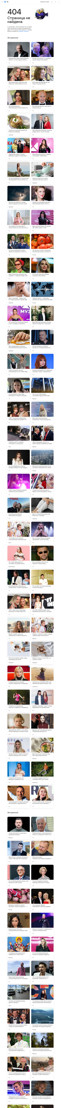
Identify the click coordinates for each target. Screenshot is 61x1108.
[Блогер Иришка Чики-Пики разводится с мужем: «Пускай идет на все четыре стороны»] (18, 389)
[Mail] (5, 2)
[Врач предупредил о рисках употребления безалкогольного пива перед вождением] (18, 341)
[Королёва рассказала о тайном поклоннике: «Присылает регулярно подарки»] (42, 149)
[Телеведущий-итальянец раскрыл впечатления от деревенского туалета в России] (18, 797)
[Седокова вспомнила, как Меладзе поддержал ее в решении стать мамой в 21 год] (18, 773)
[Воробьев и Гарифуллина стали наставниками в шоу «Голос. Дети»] (42, 869)
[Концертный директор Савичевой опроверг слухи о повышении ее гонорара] (42, 365)
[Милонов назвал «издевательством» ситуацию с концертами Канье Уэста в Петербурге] (42, 1044)
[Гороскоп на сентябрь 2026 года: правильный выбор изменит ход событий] (42, 677)
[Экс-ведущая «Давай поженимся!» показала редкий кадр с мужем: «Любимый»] (42, 1092)
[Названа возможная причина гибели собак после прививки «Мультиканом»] (42, 965)
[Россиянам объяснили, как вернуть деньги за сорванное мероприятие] (18, 893)
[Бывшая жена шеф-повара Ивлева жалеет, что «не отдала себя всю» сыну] (18, 53)
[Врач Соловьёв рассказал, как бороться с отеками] (42, 509)
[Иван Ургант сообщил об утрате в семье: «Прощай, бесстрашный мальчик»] (18, 1044)
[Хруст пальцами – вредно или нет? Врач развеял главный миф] (18, 293)
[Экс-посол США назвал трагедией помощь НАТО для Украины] (42, 389)
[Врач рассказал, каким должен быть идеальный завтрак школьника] (42, 749)
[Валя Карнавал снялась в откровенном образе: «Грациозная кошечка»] (42, 917)
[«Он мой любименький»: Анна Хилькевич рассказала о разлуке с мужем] (42, 605)
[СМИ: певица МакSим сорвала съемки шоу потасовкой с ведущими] (18, 485)
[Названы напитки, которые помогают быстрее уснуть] (42, 173)
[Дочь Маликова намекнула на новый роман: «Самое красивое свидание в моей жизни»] (18, 581)
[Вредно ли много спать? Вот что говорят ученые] (42, 653)
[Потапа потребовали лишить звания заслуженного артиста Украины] (18, 245)
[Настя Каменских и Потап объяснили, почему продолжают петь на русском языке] (18, 869)
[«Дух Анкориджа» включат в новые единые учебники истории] (42, 437)
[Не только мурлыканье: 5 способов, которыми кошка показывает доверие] (18, 557)
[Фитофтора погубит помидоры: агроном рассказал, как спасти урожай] (42, 245)
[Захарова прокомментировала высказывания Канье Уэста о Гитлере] (42, 197)
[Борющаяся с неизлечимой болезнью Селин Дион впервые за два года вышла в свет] (18, 821)
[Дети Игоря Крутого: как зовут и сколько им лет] (42, 101)
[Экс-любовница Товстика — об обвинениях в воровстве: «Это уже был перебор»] (42, 941)
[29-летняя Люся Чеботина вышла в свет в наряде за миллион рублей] (18, 317)
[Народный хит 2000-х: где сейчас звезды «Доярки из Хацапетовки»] (18, 725)
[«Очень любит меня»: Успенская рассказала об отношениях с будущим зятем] (42, 797)
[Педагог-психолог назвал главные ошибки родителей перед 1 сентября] (42, 629)
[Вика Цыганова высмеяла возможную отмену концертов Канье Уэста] (42, 413)
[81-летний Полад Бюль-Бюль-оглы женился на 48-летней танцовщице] (18, 1068)
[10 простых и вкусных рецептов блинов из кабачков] (18, 125)
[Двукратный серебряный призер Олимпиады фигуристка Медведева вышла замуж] (42, 725)
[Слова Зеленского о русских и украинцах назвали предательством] (18, 1020)
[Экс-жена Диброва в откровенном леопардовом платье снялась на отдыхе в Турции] (18, 173)
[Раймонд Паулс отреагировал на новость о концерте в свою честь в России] (42, 1020)
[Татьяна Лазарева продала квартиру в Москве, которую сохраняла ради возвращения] (42, 1068)
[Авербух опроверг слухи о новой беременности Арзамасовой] (42, 701)
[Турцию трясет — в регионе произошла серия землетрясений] (42, 293)
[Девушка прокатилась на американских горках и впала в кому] (42, 845)
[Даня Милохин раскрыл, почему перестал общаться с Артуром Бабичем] (42, 317)
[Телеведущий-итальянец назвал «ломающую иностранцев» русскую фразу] (18, 965)
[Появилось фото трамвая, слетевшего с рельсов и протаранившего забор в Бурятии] (18, 437)
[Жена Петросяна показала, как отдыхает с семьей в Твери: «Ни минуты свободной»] (18, 269)
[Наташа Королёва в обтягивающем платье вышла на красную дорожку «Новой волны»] (18, 101)
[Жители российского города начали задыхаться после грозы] (18, 197)
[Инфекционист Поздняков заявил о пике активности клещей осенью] (18, 941)
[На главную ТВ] (7, 2)
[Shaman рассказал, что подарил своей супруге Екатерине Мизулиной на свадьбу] (42, 53)
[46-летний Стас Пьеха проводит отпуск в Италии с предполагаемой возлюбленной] (42, 581)
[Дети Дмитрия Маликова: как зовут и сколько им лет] (42, 77)
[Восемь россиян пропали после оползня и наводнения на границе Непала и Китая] (42, 461)
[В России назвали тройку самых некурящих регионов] (18, 653)
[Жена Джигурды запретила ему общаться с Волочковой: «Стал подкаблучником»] (18, 77)
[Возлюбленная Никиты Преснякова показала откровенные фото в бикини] (18, 509)
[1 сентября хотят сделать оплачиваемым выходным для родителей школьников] (18, 533)
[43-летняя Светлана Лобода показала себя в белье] (42, 269)
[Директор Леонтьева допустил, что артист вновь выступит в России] (42, 988)
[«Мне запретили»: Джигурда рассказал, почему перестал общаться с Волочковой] (18, 605)
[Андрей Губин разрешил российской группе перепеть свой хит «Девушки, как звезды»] (18, 845)
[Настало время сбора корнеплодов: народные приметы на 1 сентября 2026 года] (18, 988)
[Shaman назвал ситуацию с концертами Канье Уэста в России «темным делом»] (42, 893)
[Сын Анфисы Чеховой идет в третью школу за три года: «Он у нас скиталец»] (18, 221)
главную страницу (23, 31)
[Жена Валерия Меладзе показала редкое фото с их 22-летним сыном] (42, 125)
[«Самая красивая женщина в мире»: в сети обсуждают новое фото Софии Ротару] (42, 485)
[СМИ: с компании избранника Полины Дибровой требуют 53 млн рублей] (18, 413)
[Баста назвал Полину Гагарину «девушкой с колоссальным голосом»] (42, 533)
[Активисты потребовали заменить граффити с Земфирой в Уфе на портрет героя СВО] (18, 701)
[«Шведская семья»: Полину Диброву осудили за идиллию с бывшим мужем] (18, 149)
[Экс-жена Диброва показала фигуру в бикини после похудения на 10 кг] (18, 461)
